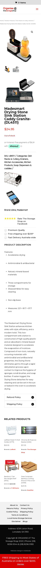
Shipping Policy (26, 512)
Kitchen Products (10, 20)
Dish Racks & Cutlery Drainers (24, 20)
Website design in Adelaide (20, 551)
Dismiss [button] (20, 564)
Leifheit (12, 449)
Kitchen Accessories (13, 162)
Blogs (25, 521)
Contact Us (24, 505)
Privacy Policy (27, 508)
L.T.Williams (14, 488)
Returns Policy (13, 508)
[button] (32, 32)
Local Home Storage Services (19, 518)
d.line (13, 210)
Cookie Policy (12, 512)
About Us (14, 505)
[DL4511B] (20, 103)
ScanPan (30, 490)
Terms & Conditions (19, 515)
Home (2, 20)
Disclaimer (16, 521)
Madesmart (22, 210)
